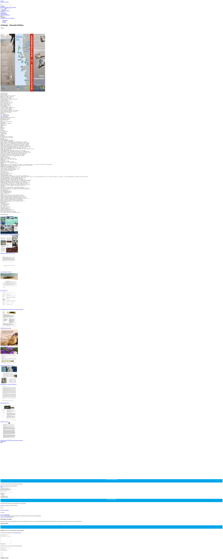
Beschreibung (5, 489)
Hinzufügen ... (3, 17)
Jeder (3, 494)
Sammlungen (7, 10)
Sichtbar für (2, 493)
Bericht (1, 514)
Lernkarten (2, 10)
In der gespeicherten (11, 18)
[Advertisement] (35, 31)
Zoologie (4, 22)
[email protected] (4, 116)
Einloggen (2, 485)
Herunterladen (3, 441)
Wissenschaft (5, 20)
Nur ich (3, 495)
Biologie (4, 21)
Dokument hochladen (4, 7)
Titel (1, 486)
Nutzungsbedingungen (9, 516)
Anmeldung (2, 6)
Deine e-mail (2, 543)
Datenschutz (2, 516)
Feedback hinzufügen (4, 523)
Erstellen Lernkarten (12, 7)
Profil (1, 15)
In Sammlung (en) (3, 18)
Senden (7, 557)
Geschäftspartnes (6, 514)
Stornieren (2, 557)
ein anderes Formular (17, 532)
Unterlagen (2, 510)
